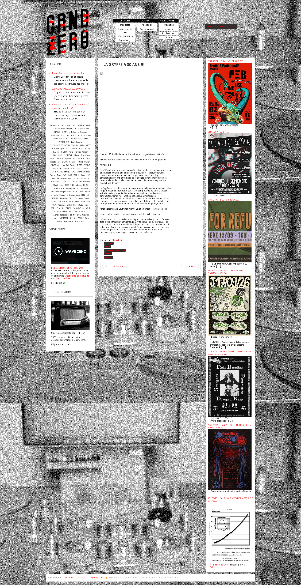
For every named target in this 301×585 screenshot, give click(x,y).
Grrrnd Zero (84, 128)
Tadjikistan (64, 215)
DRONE (80, 218)
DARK (82, 145)
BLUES (73, 168)
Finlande (55, 215)
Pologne (76, 155)
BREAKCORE (65, 135)
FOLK (64, 181)
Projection (68, 158)
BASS (83, 201)
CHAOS (53, 165)
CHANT (64, 132)
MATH (71, 201)
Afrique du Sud (63, 165)
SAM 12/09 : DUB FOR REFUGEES (223, 199)
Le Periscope (82, 132)
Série (86, 205)
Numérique (64, 198)
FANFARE (60, 155)
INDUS (64, 201)
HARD (69, 175)
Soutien (73, 165)
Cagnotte (59, 92)
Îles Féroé (80, 125)
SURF (71, 198)
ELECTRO (82, 148)
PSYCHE (79, 181)
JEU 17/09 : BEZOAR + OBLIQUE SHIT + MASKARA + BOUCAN (226, 272)
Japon (79, 168)
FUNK (81, 191)
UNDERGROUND (67, 152)
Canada (66, 168)
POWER (85, 168)
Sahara (62, 138)
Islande (54, 138)
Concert (109, 257)
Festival (80, 162)
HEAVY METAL (83, 138)
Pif (211, 564)
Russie (77, 211)
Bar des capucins (72, 188)
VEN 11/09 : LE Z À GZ (218, 131)
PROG (71, 211)
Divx (73, 162)
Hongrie (62, 195)
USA (66, 138)
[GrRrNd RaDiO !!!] (70, 315)
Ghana (88, 125)
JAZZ (89, 148)
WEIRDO (87, 162)
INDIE (76, 128)
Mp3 (64, 175)
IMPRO (79, 165)
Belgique (78, 185)
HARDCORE (57, 168)
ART (88, 195)
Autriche (54, 195)
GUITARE (71, 181)
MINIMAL (54, 198)
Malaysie (85, 215)
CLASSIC (57, 132)
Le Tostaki (72, 132)
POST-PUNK (69, 185)
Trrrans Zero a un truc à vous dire (68, 73)
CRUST (54, 128)
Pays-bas (73, 138)
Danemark (79, 198)
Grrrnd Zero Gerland (115, 250)
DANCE (59, 221)
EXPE (79, 215)
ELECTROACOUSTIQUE (58, 145)
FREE (83, 195)
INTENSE (61, 128)
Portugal (80, 205)
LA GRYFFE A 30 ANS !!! (123, 64)
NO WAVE (57, 211)
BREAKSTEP (66, 162)
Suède (83, 175)
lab (59, 162)
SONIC (81, 221)
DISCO (68, 208)
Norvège (78, 152)
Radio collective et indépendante (67, 267)
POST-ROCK (54, 125)
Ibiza (62, 185)
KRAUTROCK (55, 181)
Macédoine (61, 205)
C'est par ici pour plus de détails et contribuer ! (70, 277)
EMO (73, 172)
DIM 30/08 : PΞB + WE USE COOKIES (225, 61)
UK (74, 205)
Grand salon (56, 201)
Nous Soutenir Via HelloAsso (221, 26)
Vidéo (78, 195)
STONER (76, 175)
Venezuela (67, 221)
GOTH (53, 208)
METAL (77, 201)
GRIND (75, 221)
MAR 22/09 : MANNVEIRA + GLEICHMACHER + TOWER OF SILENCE (229, 426)
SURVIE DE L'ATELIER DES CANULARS (68, 88)
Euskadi (69, 128)
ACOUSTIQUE (72, 191)
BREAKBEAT (54, 135)
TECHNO (87, 165)
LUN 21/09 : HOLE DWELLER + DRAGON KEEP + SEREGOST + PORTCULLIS (230, 353)
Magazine (55, 218)
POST (62, 125)
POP (82, 158)
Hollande (56, 152)
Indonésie (59, 158)
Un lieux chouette (75, 142)
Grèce (87, 218)
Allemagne (60, 148)
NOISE (73, 135)
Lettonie (84, 211)
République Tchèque (58, 191)
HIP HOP (109, 243)
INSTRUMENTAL (59, 188)
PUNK (107, 246)
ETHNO (73, 215)
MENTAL (69, 155)
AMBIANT (84, 188)
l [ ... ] (215, 567)
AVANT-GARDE (57, 172)
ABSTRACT (64, 218)
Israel (59, 175)
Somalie (87, 198)
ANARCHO (63, 142)
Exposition (60, 208)
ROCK (85, 185)
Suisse (68, 148)
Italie (68, 125)
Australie (87, 135)
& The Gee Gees (220, 564)
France (108, 253)
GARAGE (76, 158)
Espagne (53, 162)
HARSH (87, 191)
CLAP (73, 125)
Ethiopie (67, 172)
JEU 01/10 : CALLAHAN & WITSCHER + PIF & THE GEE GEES (230, 500)
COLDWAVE (76, 208)
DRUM (69, 205)
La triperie (71, 195)
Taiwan (74, 148)
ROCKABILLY (73, 145)
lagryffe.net (118, 240)
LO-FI (88, 158)
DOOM (80, 135)
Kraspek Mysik (66, 178)
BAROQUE (86, 208)
